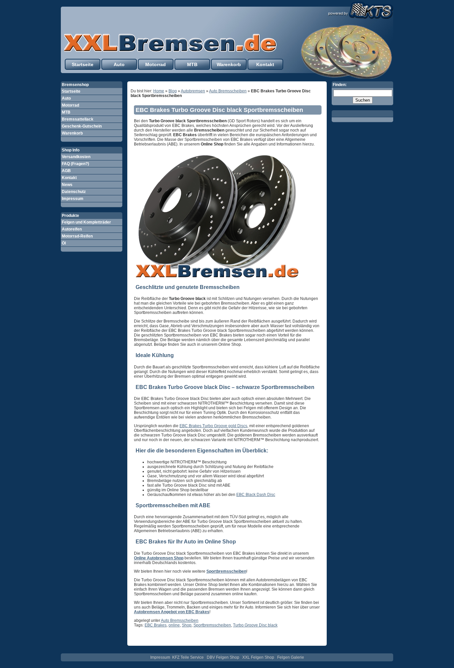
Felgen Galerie (290, 657)
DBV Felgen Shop (223, 657)
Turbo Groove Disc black (255, 625)
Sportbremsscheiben (212, 625)
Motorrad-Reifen (77, 236)
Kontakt (265, 64)
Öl (64, 243)
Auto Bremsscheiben (228, 91)
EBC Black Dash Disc (255, 494)
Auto (119, 64)
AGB (66, 170)
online (174, 625)
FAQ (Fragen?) (75, 163)
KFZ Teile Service (188, 657)
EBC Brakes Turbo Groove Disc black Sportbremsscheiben (219, 110)
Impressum (72, 198)
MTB (192, 64)
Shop (186, 625)
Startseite (82, 64)
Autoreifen (72, 229)
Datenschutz (74, 191)
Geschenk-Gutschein (82, 126)
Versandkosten (76, 156)
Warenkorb (229, 64)
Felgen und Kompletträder (86, 222)
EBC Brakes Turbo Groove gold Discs (213, 426)
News (67, 184)
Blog (173, 91)
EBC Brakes (156, 625)
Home (158, 91)
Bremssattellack (77, 119)
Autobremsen (193, 91)
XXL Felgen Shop (258, 657)
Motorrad (155, 64)
